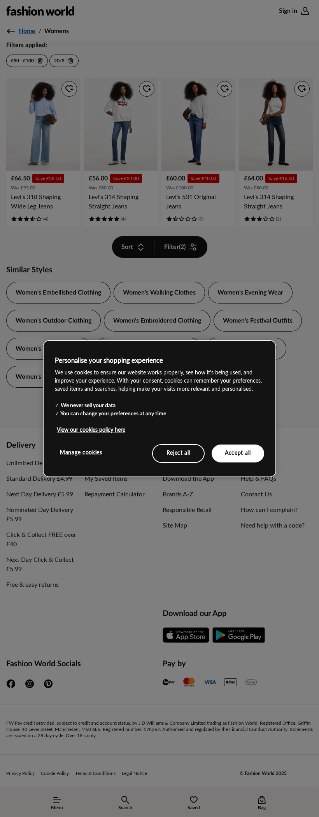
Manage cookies (81, 452)
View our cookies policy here (91, 430)
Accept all (238, 453)
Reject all (179, 453)
